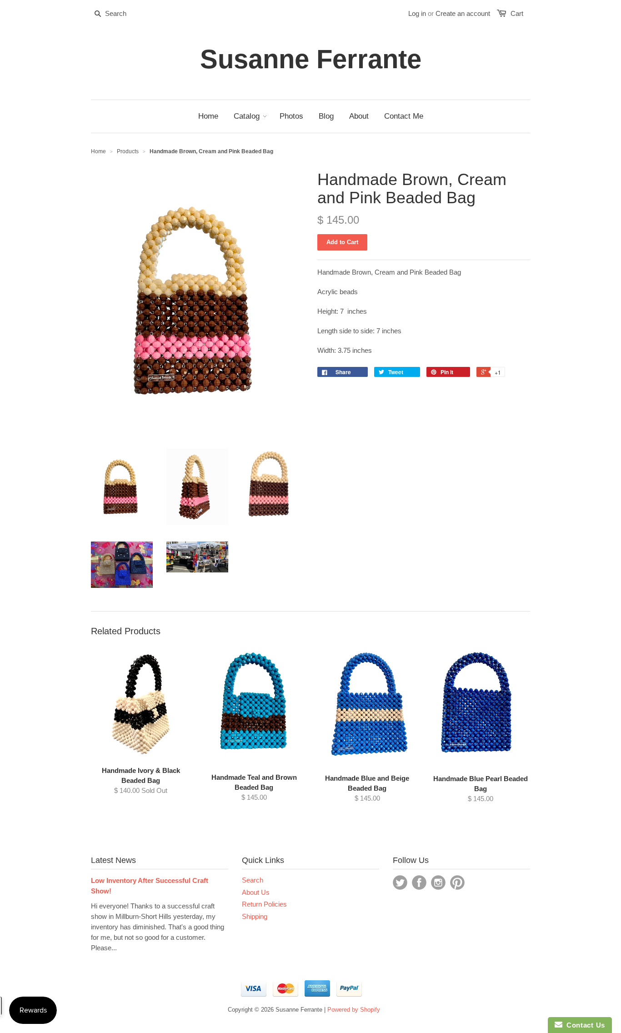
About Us (256, 892)
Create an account (463, 13)
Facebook (419, 882)
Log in (417, 13)
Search (252, 880)
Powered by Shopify (353, 1009)
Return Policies (264, 904)
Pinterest (457, 882)
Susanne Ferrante (310, 59)
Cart (517, 13)
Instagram (438, 882)
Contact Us (583, 1025)
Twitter (400, 882)
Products (128, 151)
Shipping (254, 916)
